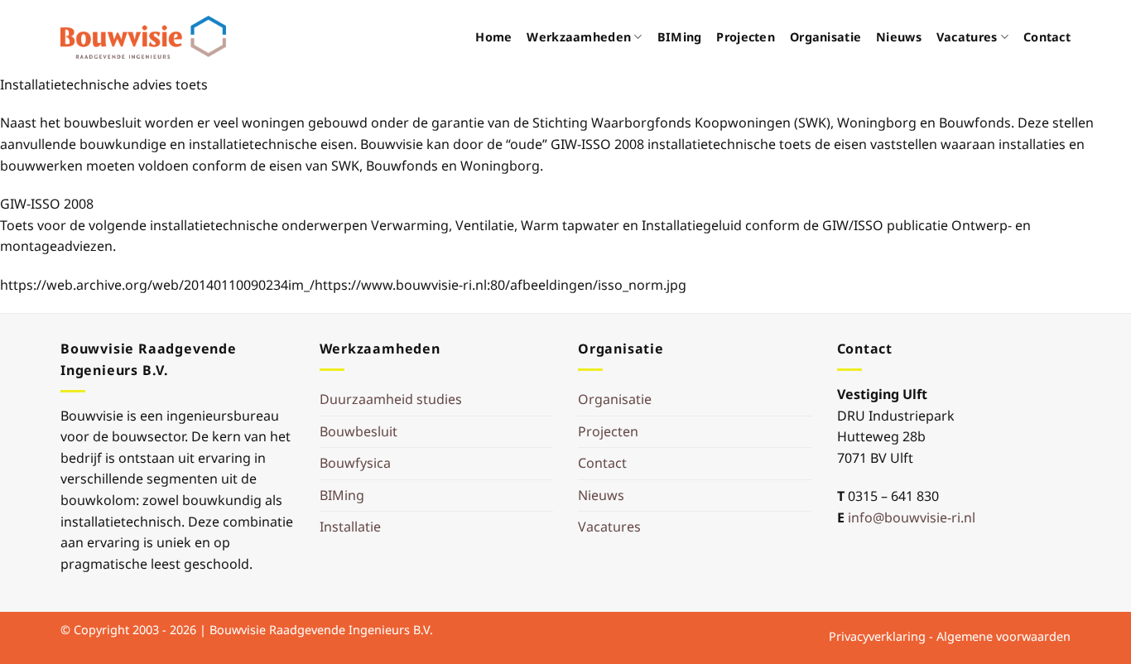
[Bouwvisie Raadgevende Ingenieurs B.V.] (143, 37)
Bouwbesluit (358, 431)
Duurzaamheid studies (391, 399)
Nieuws (899, 37)
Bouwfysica (355, 463)
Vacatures (967, 37)
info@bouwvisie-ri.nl (911, 517)
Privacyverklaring (877, 636)
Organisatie (825, 37)
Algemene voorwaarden (1003, 636)
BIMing (679, 37)
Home (493, 37)
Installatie (350, 526)
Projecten (745, 37)
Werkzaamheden (579, 37)
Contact (1047, 37)
